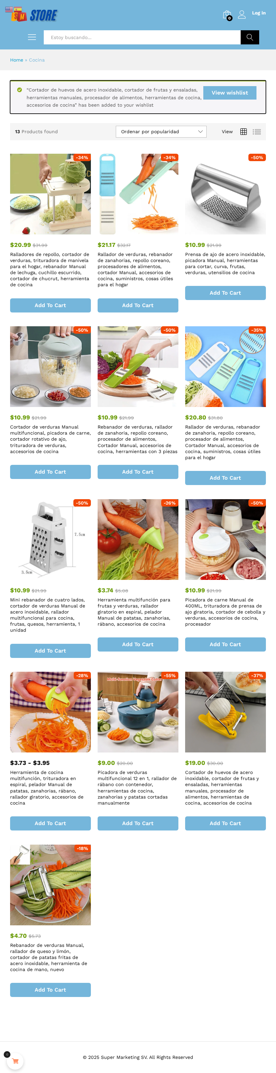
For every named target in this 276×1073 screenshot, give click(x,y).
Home (16, 60)
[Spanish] (18, 8)
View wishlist (230, 92)
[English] (9, 8)
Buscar (250, 37)
